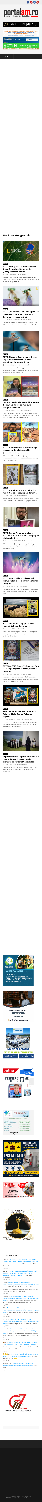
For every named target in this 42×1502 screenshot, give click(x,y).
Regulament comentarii (24, 1496)
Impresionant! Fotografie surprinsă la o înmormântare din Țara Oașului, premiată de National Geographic (21, 759)
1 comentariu (23, 453)
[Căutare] (36, 56)
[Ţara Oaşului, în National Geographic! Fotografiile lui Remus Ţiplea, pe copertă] (21, 695)
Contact (13, 1496)
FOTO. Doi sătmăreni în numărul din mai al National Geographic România (20, 491)
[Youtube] (37, 2)
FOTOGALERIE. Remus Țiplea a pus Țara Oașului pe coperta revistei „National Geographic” (21, 668)
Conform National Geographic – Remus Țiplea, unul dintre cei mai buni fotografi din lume (21, 405)
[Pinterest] (31, 2)
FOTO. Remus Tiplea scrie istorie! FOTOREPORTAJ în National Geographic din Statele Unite (21, 535)
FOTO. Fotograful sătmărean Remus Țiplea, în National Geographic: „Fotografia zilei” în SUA (19, 269)
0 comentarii (24, 274)
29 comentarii (26, 629)
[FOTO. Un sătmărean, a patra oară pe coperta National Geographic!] (21, 432)
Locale (5, 264)
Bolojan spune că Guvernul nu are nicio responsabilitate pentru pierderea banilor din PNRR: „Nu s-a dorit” (21, 1285)
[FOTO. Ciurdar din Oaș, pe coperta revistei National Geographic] (21, 607)
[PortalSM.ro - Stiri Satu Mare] (21, 16)
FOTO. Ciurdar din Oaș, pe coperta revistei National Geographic (18, 624)
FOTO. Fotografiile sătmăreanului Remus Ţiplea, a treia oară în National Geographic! (20, 581)
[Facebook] (28, 2)
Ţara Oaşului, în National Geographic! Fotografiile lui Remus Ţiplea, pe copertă (20, 714)
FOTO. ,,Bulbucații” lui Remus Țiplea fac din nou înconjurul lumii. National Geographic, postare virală (21, 314)
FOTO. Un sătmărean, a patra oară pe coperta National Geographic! (20, 448)
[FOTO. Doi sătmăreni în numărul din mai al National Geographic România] (21, 474)
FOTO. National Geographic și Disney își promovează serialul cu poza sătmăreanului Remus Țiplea (20, 359)
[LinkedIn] (34, 2)
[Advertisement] (21, 146)
